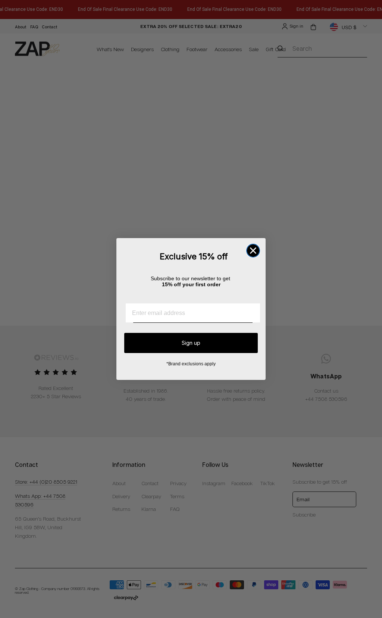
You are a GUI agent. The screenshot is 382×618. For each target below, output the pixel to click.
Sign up (191, 343)
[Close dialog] (253, 250)
